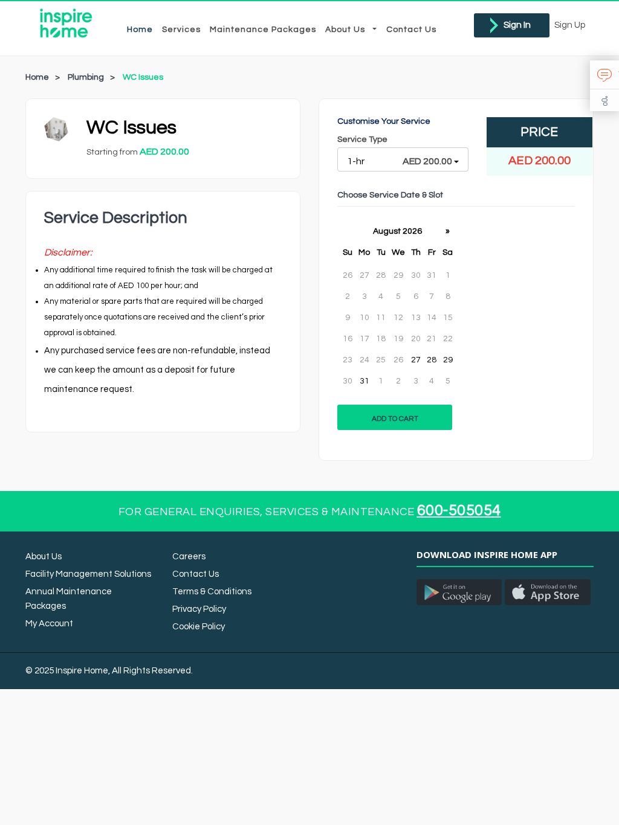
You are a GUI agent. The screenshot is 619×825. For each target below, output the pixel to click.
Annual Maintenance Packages (68, 599)
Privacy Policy (199, 609)
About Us (348, 29)
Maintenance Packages (263, 29)
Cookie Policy (198, 626)
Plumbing (86, 77)
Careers (189, 556)
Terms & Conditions (211, 591)
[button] (604, 74)
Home (140, 29)
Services (181, 29)
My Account (49, 623)
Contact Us (411, 29)
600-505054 (459, 510)
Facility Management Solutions (88, 574)
